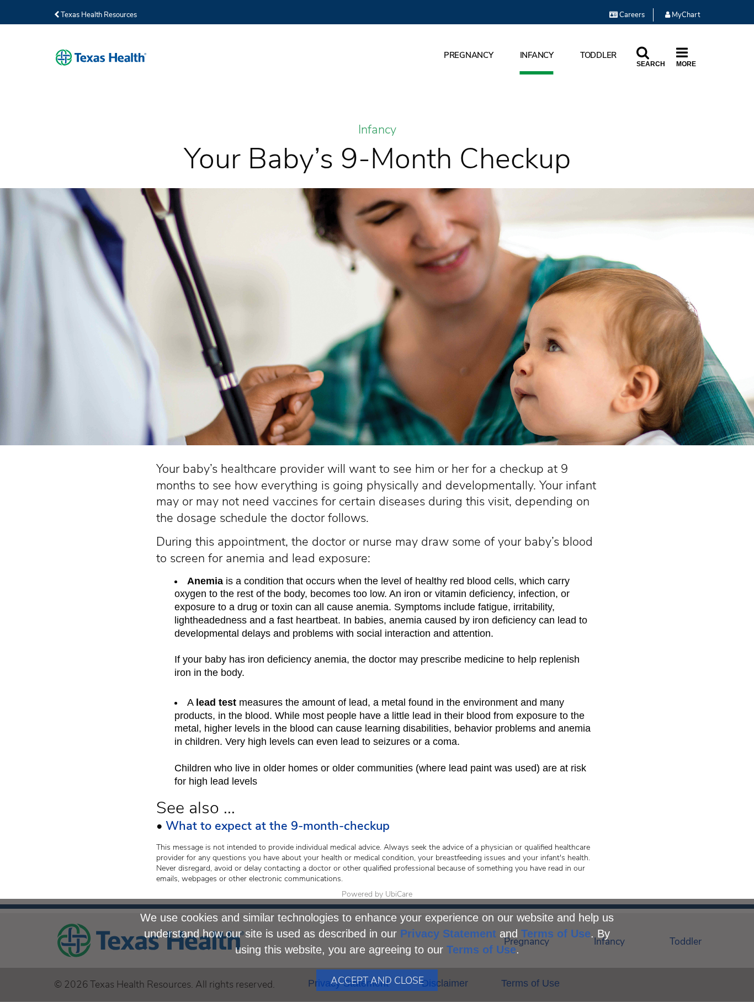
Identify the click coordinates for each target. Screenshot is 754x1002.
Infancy (537, 55)
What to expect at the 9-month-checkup (278, 826)
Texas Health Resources (98, 15)
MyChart (685, 15)
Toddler (598, 55)
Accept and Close (377, 980)
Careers (631, 15)
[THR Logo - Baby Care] (101, 58)
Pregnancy (468, 55)
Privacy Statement (448, 934)
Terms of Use (556, 934)
